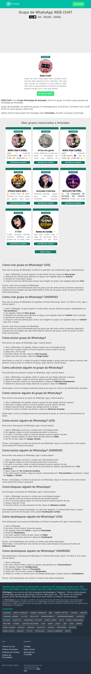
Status (29, 631)
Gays (43, 624)
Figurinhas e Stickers (33, 620)
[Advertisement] (45, 35)
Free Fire (6, 624)
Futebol (16, 624)
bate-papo (47, 17)
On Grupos (15, 4)
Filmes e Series (50, 620)
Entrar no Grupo (18, 162)
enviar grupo (78, 4)
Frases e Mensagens (74, 620)
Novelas (50, 627)
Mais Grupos (45, 252)
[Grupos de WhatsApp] (9, 4)
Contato (27, 646)
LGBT (64, 624)
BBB (50, 613)
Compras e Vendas (10, 616)
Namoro (30, 627)
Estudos (6, 620)
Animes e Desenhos (38, 613)
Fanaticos (17, 620)
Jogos (57, 624)
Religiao (20, 631)
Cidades (74, 613)
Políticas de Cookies (10, 652)
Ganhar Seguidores (30, 624)
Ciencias (83, 613)
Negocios (41, 627)
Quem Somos (29, 649)
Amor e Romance (20, 613)
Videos (67, 631)
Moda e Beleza (9, 627)
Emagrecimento (47, 616)
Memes (79, 624)
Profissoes (61, 627)
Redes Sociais (8, 631)
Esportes (80, 616)
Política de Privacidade (7, 656)
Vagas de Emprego (54, 631)
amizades (57, 17)
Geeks (50, 624)
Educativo (34, 616)
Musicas (21, 627)
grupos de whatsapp (44, 592)
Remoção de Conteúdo (29, 653)
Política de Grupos (10, 649)
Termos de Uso (8, 646)
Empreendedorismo (65, 616)
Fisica (61, 620)
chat (39, 17)
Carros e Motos (61, 613)
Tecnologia (39, 631)
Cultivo (24, 616)
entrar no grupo (45, 93)
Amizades (7, 613)
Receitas (72, 627)
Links (71, 624)
